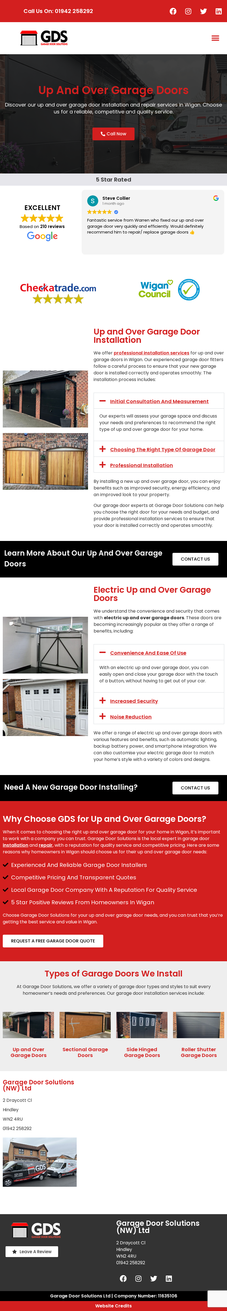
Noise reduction (131, 716)
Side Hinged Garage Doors (142, 1052)
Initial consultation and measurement (159, 401)
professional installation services (151, 353)
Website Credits (113, 1306)
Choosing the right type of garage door (162, 449)
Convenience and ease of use (148, 652)
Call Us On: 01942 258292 (58, 11)
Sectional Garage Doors (85, 1052)
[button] (215, 38)
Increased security (134, 701)
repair (46, 845)
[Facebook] (173, 11)
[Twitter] (203, 11)
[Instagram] (188, 11)
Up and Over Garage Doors (29, 1052)
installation (15, 845)
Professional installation (141, 465)
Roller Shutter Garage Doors (199, 1052)
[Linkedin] (219, 11)
